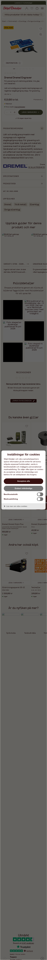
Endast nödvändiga (23, 488)
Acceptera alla (23, 481)
